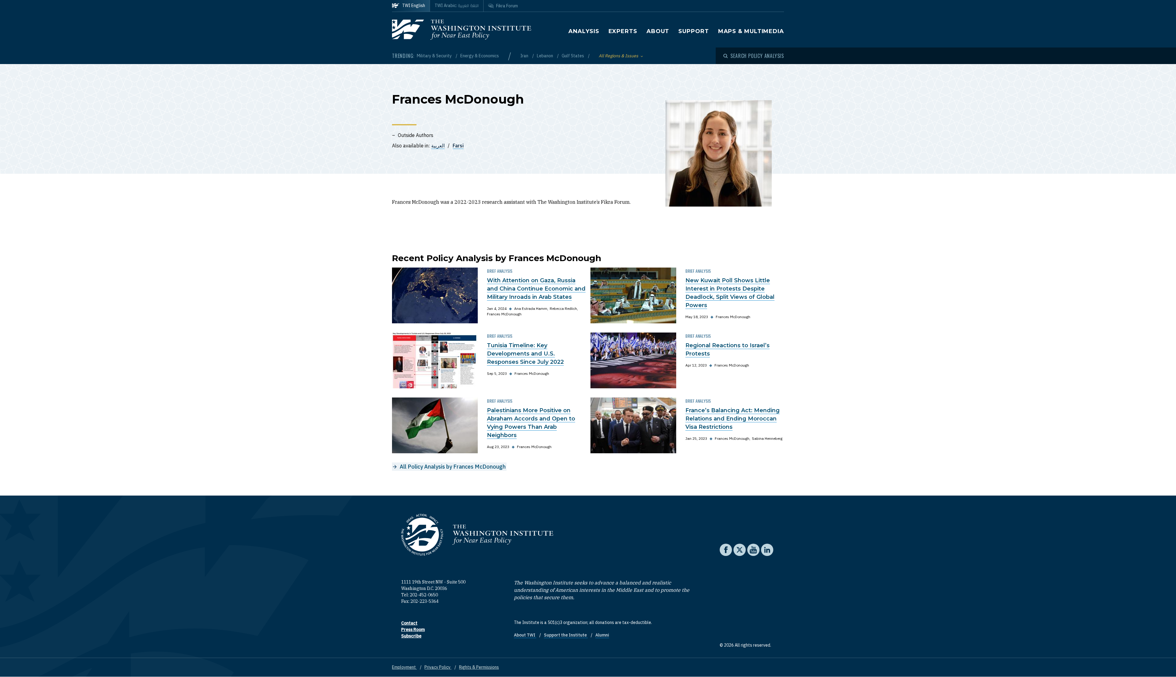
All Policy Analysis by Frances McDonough (453, 466)
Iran (524, 56)
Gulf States (573, 56)
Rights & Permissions (479, 667)
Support (693, 31)
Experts (623, 31)
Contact (409, 623)
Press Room (413, 629)
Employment (404, 667)
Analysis (583, 31)
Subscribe (411, 636)
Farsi (458, 146)
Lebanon (545, 56)
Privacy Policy (437, 667)
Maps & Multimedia (751, 31)
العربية (438, 146)
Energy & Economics (479, 56)
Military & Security (435, 56)
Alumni (602, 635)
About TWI (525, 635)
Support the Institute (566, 635)
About (657, 31)
